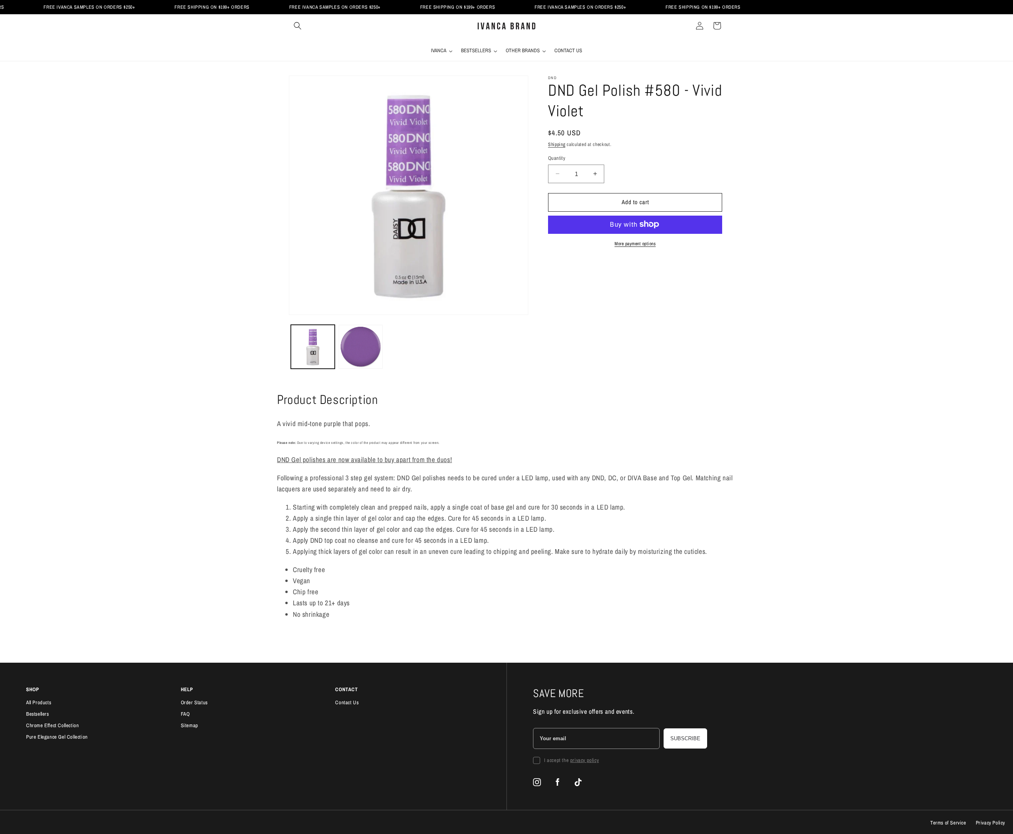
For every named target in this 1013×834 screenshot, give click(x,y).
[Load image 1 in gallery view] (313, 347)
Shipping (556, 144)
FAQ (185, 714)
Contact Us (347, 702)
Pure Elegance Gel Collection (57, 737)
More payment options (635, 243)
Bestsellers (37, 714)
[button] (297, 25)
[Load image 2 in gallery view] (361, 347)
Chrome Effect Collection (52, 725)
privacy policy (584, 760)
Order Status (194, 702)
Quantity (556, 158)
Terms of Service (948, 822)
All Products (38, 702)
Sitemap (189, 725)
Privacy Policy (990, 822)
